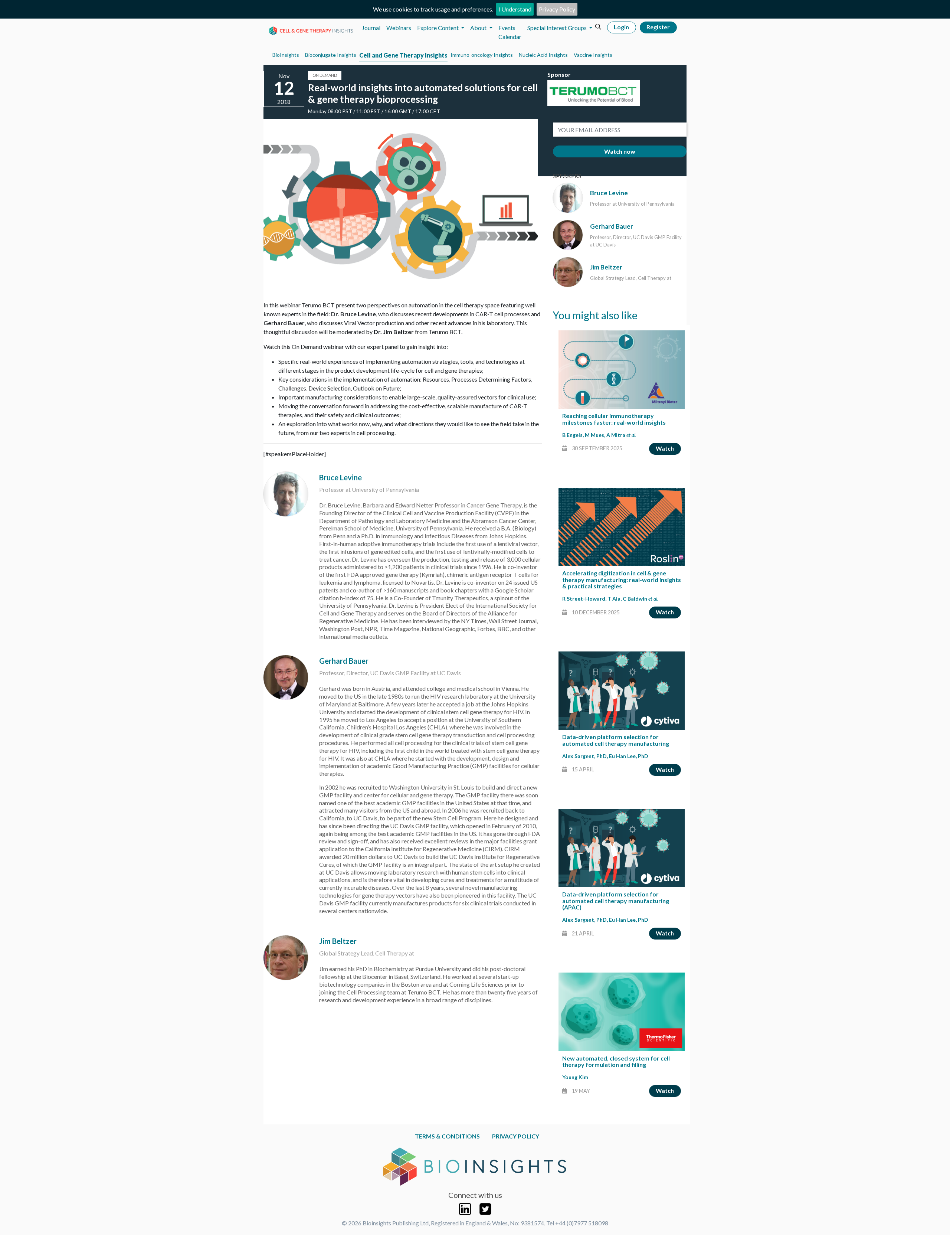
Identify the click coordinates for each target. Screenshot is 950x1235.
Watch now (619, 151)
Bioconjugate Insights (330, 55)
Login (621, 26)
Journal (371, 27)
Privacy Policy (557, 9)
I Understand (514, 9)
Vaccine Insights (593, 55)
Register (658, 26)
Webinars (398, 27)
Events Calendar (509, 32)
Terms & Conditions (447, 1136)
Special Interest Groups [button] (557, 27)
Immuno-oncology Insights (482, 55)
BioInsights (285, 55)
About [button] (479, 27)
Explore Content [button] (438, 27)
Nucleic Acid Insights (543, 55)
